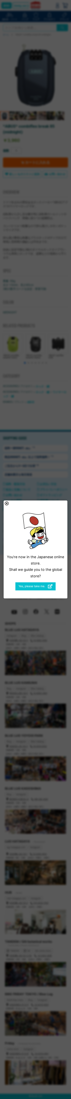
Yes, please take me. (32, 586)
